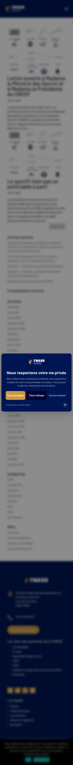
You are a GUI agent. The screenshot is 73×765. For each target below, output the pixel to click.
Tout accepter (15, 395)
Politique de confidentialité (18, 405)
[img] (65, 405)
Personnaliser (57, 395)
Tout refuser (36, 395)
